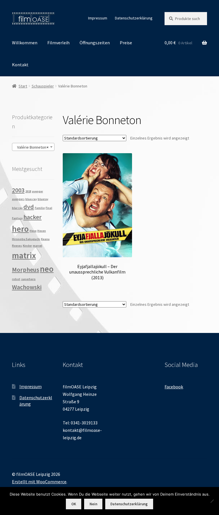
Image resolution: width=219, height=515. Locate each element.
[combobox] (33, 147)
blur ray (17, 208)
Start (23, 86)
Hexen (41, 231)
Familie (40, 208)
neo (47, 269)
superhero (28, 279)
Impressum (97, 18)
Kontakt (20, 64)
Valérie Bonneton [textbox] (31, 147)
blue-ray (31, 199)
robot (16, 279)
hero (20, 228)
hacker (32, 217)
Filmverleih (58, 42)
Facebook (174, 387)
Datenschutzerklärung (134, 18)
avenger (37, 191)
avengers (18, 199)
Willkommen (24, 42)
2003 (18, 190)
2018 (28, 191)
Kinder (27, 245)
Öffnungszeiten (95, 42)
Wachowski (27, 287)
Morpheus (25, 270)
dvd (28, 207)
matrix (24, 255)
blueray (43, 199)
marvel (37, 245)
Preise (126, 42)
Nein (93, 504)
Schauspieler (43, 86)
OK (73, 504)
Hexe (33, 231)
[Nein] (212, 501)
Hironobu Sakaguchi (26, 239)
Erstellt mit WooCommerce (39, 481)
